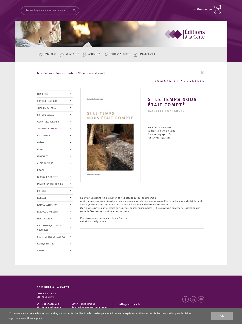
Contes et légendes (47, 101)
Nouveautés (72, 54)
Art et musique (45, 163)
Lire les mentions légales (28, 318)
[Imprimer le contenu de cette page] (202, 73)
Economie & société (47, 177)
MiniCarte (42, 156)
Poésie (40, 142)
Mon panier (204, 9)
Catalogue (50, 54)
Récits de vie (43, 136)
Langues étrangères (48, 212)
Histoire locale (45, 115)
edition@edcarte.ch (51, 307)
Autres (40, 251)
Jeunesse (41, 198)
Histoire (41, 191)
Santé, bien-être (45, 244)
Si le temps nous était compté (91, 73)
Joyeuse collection (47, 205)
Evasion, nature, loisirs (50, 184)
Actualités (94, 54)
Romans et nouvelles (65, 73)
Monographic (147, 54)
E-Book (40, 170)
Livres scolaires (46, 219)
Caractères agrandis (48, 122)
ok (222, 316)
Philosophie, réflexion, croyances (49, 228)
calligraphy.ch (129, 304)
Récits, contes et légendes (51, 237)
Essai (40, 149)
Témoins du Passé (46, 108)
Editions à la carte (120, 54)
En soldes (42, 94)
